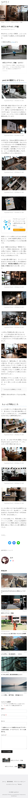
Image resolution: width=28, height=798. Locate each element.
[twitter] (10, 560)
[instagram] (13, 560)
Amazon (17, 229)
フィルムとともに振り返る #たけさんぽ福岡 (13, 633)
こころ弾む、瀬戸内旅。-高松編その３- (12, 695)
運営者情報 (10, 781)
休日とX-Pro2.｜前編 (17, 760)
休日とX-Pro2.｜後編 (7, 613)
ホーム (4, 781)
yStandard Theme (6, 794)
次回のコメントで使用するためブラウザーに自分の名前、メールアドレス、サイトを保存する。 (13, 729)
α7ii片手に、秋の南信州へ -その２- (11, 654)
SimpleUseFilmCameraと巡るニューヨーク (13, 591)
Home (3, 22)
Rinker (21, 227)
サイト (3, 721)
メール (4, 715)
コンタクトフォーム (11, 784)
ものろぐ (5, 2)
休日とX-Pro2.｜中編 (16, 22)
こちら (13, 42)
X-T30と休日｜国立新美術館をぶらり (11, 674)
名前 (3, 708)
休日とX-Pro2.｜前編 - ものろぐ (13, 62)
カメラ (8, 22)
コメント (4, 735)
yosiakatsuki (16, 794)
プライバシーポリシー (20, 781)
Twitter (20, 784)
